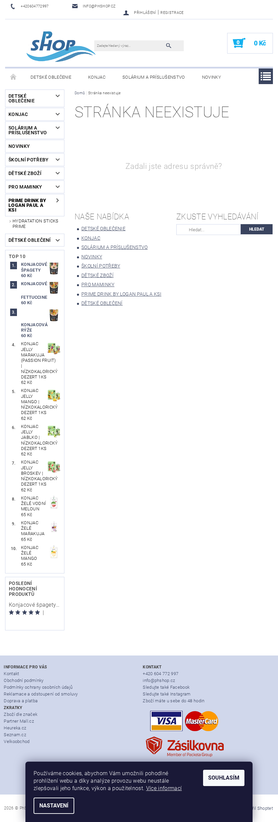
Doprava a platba (21, 700)
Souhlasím (223, 778)
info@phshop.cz (159, 680)
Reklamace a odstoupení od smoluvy (41, 694)
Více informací (164, 788)
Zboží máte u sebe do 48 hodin (173, 700)
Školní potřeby (28, 159)
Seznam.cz (15, 734)
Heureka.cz (15, 727)
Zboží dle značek (20, 714)
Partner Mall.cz (19, 721)
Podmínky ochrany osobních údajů (38, 687)
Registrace (171, 13)
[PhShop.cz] (53, 46)
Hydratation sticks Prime (36, 223)
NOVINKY (211, 77)
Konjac (96, 77)
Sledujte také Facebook (166, 687)
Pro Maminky (25, 187)
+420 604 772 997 (160, 673)
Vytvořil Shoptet (257, 808)
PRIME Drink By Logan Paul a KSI (27, 205)
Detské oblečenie (51, 77)
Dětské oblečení (29, 240)
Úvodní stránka (13, 77)
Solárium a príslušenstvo (153, 77)
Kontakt (11, 673)
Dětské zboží (24, 173)
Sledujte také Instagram (167, 694)
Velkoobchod (17, 741)
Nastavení (53, 805)
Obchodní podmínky (23, 680)
